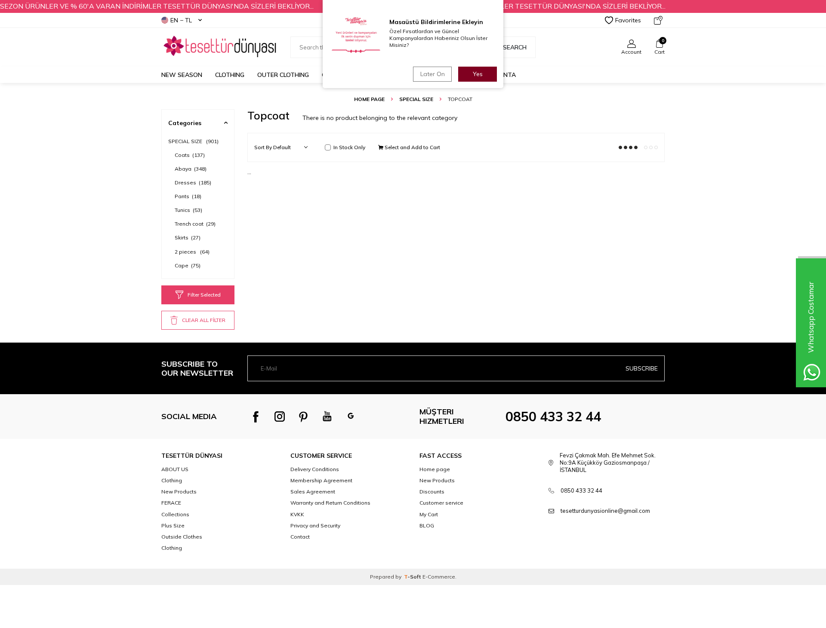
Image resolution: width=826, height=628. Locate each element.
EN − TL (181, 20)
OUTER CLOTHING (283, 75)
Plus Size (173, 525)
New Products (179, 491)
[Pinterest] (303, 416)
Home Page (369, 99)
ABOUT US (174, 469)
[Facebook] (256, 416)
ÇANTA (505, 75)
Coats (190, 155)
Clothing (229, 75)
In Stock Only (349, 147)
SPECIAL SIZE (416, 99)
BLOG (426, 525)
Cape (187, 265)
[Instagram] (279, 416)
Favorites (628, 20)
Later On (432, 74)
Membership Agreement (321, 480)
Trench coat (195, 224)
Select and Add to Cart (411, 147)
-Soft (413, 576)
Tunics (188, 210)
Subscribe (642, 368)
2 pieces (192, 251)
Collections (175, 514)
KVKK (297, 514)
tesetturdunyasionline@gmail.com (605, 510)
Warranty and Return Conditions (330, 502)
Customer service (441, 502)
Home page (434, 469)
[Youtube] (327, 416)
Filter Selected (204, 294)
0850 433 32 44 (553, 416)
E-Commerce (438, 576)
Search (515, 47)
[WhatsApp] (350, 416)
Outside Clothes (181, 536)
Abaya (190, 168)
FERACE (171, 502)
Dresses (193, 182)
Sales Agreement (312, 491)
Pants (188, 196)
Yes (478, 74)
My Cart (428, 514)
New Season (181, 75)
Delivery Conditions (314, 469)
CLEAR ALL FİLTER (203, 320)
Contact (300, 536)
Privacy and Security (315, 525)
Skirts (187, 237)
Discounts (431, 491)
